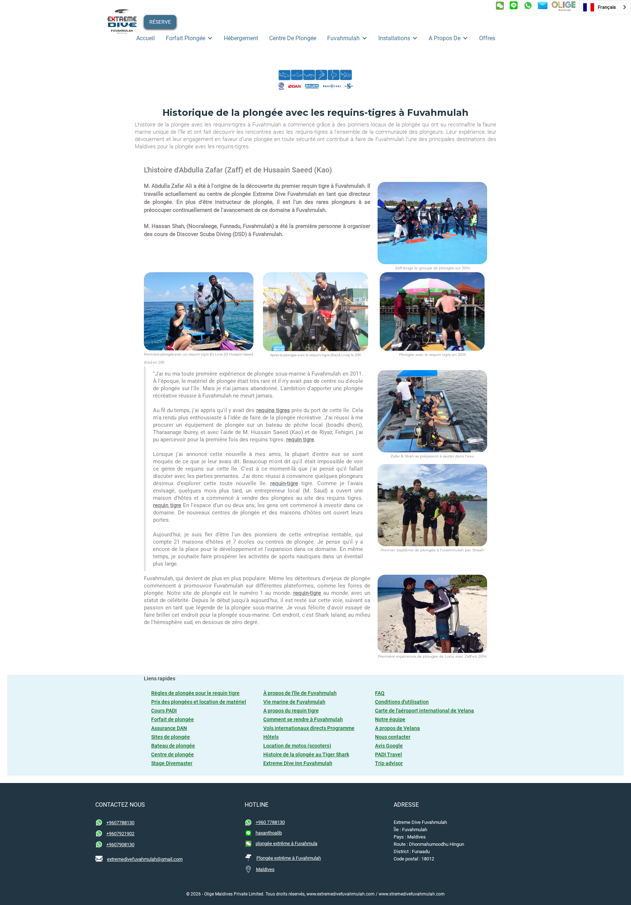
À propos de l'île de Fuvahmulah (300, 693)
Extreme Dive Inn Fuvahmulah (297, 763)
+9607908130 (120, 844)
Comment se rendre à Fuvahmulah (303, 719)
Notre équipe (390, 719)
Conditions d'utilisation (402, 702)
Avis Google (389, 746)
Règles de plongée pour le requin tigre (195, 693)
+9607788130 (120, 822)
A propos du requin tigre (291, 711)
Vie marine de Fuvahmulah (294, 702)
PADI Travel (388, 754)
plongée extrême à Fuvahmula (286, 843)
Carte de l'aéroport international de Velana (424, 711)
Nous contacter (392, 737)
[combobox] (605, 7)
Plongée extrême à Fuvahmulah (288, 858)
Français (607, 7)
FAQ (380, 693)
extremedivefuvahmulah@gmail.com (145, 859)
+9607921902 (120, 833)
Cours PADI (164, 711)
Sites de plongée (170, 737)
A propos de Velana (397, 728)
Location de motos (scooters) (297, 746)
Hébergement (241, 38)
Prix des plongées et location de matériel (198, 702)
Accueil (145, 38)
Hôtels (271, 737)
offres (487, 38)
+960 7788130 (270, 822)
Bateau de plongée (173, 746)
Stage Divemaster (171, 763)
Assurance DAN (169, 728)
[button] (189, 38)
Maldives (265, 869)
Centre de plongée (292, 38)
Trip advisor (389, 763)
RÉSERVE (160, 22)
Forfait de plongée (172, 719)
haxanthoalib (269, 833)
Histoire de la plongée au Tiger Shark (306, 754)
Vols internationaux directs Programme (309, 728)
